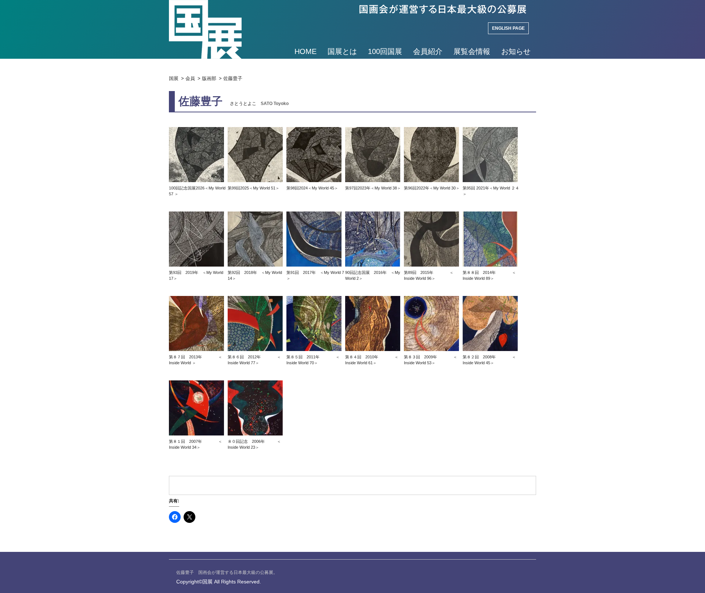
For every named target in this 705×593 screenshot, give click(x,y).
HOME (305, 51)
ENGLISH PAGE (508, 28)
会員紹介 (427, 51)
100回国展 (385, 51)
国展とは (342, 51)
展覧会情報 (471, 51)
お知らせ (516, 51)
